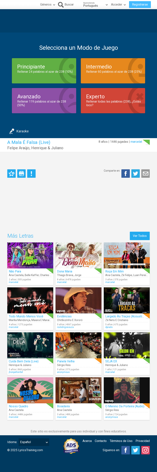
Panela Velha (65, 361)
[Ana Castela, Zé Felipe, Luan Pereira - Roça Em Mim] (127, 255)
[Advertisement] (78, 20)
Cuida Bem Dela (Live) (23, 361)
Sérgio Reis (64, 365)
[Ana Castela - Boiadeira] (78, 390)
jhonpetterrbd (16, 372)
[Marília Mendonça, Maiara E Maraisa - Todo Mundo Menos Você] (30, 300)
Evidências (64, 316)
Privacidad (143, 441)
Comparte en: (112, 170)
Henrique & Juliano (47, 148)
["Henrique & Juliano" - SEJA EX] (127, 345)
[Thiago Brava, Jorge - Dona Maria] (78, 255)
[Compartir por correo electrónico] (145, 173)
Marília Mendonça (19, 320)
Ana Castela (16, 275)
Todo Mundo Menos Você (26, 316)
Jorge (77, 275)
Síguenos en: (111, 450)
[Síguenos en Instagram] (145, 450)
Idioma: (12, 442)
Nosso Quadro (18, 406)
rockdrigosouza (65, 327)
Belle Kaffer (32, 275)
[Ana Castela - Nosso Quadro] (30, 390)
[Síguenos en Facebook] (125, 450)
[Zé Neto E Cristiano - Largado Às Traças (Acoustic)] (127, 300)
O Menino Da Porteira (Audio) (124, 406)
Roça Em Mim (114, 271)
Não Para (15, 271)
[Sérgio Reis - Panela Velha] (78, 345)
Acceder (116, 4)
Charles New (47, 275)
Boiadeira (63, 406)
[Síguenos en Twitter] (135, 450)
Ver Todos (140, 236)
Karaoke (22, 131)
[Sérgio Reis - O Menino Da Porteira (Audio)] (127, 390)
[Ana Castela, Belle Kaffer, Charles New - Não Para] (30, 255)
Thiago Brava (65, 275)
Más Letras (20, 236)
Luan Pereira (141, 275)
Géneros (46, 4)
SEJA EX (111, 361)
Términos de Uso (121, 441)
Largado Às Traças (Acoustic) (125, 316)
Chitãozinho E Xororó (70, 320)
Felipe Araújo (18, 148)
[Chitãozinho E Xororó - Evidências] (78, 300)
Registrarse (140, 4)
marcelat (136, 141)
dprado (109, 327)
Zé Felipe (126, 275)
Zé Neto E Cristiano (116, 320)
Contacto (101, 441)
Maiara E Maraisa (41, 320)
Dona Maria (64, 271)
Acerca (87, 441)
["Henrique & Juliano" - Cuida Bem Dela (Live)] (30, 345)
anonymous (63, 372)
